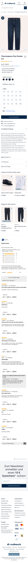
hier (25, 268)
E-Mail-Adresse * (6, 481)
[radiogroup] (14, 78)
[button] (24, 443)
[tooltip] (5, 240)
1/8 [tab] (14, 49)
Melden (14, 297)
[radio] (4, 79)
